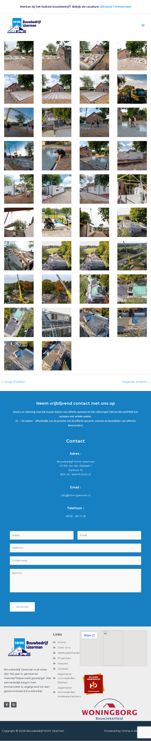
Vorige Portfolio (12, 381)
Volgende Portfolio (136, 381)
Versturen (22, 606)
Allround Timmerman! (115, 6)
